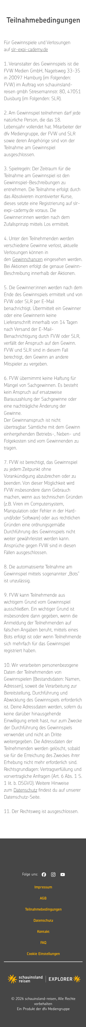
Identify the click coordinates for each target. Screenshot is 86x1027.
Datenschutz (25, 790)
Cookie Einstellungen (43, 954)
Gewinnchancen (27, 259)
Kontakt (43, 932)
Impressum (43, 887)
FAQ (43, 943)
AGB (43, 898)
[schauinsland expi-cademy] (44, 980)
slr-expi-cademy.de (29, 50)
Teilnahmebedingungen (43, 910)
